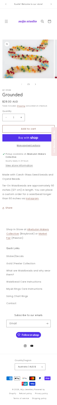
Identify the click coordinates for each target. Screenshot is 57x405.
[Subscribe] (47, 323)
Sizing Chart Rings (17, 296)
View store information (19, 165)
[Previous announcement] (5, 4)
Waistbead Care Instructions (23, 281)
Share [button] (9, 207)
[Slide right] (35, 84)
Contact (11, 303)
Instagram (32, 198)
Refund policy (25, 393)
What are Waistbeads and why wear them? (28, 272)
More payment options (28, 145)
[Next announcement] (51, 4)
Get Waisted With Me (54, 141)
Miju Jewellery (27, 389)
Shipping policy (39, 398)
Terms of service (21, 398)
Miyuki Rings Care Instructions (24, 288)
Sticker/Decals (15, 256)
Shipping (21, 106)
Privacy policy (41, 393)
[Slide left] (21, 84)
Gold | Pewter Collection (20, 263)
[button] (6, 21)
